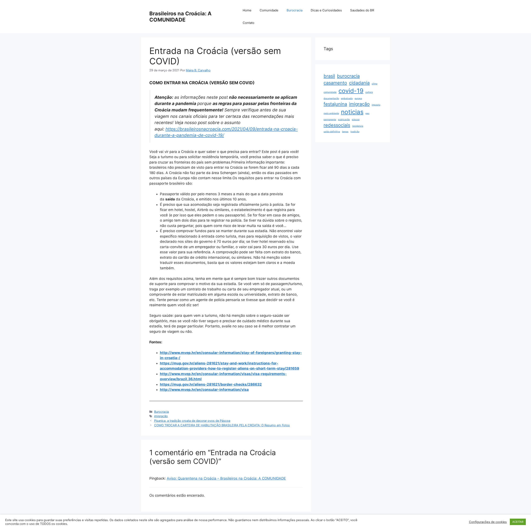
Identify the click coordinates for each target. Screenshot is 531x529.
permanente (330, 119)
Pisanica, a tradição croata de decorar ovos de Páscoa (192, 420)
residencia (357, 126)
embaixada (347, 98)
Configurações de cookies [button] (488, 522)
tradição (355, 131)
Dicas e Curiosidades (326, 10)
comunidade (330, 92)
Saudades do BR (362, 10)
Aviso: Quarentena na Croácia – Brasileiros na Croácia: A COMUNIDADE (226, 478)
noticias (352, 112)
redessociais (337, 125)
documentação (331, 98)
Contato (248, 23)
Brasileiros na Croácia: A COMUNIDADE (180, 16)
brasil (329, 76)
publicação (344, 119)
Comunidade (269, 10)
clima (374, 83)
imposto (376, 105)
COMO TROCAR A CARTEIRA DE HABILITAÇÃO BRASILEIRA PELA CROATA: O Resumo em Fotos (222, 425)
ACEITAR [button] (517, 521)
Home (247, 10)
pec (367, 113)
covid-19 (351, 90)
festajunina (335, 104)
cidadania (359, 82)
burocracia (348, 76)
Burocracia (294, 10)
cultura (369, 92)
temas (345, 131)
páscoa (355, 119)
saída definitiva (332, 131)
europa (358, 98)
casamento (335, 82)
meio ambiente (331, 113)
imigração (161, 416)
